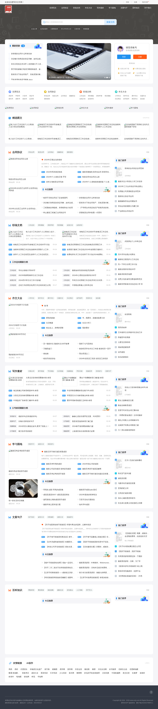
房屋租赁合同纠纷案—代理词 (90, 213)
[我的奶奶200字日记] (23, 342)
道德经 (142, 673)
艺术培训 (53, 673)
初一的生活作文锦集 (16, 501)
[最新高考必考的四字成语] (23, 459)
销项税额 (86, 29)
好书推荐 (112, 669)
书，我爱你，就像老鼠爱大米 (91, 318)
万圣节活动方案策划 (87, 500)
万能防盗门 (47, 349)
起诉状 (31, 99)
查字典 (47, 669)
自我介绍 (82, 99)
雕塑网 (79, 673)
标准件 (11, 677)
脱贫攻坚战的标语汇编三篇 (82, 421)
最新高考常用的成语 (52, 464)
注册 (140, 57)
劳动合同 (47, 96)
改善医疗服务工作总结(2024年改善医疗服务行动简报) (86, 249)
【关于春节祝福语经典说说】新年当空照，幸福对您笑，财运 (58, 537)
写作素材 (100, 8)
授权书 (18, 99)
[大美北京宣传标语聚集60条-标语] (16, 381)
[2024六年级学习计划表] (23, 313)
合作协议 (64, 96)
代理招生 (23, 669)
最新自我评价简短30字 (127, 269)
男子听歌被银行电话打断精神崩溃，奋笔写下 (27, 69)
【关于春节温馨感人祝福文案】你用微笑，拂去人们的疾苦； (94, 537)
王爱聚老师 (54, 29)
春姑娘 (46, 354)
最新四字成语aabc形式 (88, 490)
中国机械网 (116, 673)
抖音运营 (78, 669)
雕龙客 (87, 669)
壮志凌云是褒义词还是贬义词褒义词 (130, 503)
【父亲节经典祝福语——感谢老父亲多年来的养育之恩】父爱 (59, 573)
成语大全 (41, 444)
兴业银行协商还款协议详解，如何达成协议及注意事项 (27, 59)
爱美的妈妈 (48, 318)
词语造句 (51, 444)
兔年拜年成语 (84, 504)
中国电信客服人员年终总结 (82, 285)
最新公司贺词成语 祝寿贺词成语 (56, 469)
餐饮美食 (41, 590)
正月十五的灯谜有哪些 (133, 460)
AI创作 (29, 663)
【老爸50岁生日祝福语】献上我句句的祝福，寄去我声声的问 (130, 566)
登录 (124, 57)
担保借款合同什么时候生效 (21, 54)
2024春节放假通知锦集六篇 (82, 426)
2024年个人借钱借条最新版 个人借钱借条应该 (94, 182)
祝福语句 (70, 517)
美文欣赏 (126, 673)
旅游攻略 (51, 590)
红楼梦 (134, 673)
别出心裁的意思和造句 (126, 498)
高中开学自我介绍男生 (126, 254)
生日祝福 (60, 371)
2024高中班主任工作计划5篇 (30, 280)
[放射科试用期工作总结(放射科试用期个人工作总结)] (108, 129)
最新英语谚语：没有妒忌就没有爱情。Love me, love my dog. (95, 568)
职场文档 (76, 8)
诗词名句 (99, 371)
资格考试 (25, 673)
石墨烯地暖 (134, 669)
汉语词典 (105, 673)
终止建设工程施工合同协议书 (54, 213)
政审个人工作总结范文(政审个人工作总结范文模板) (33, 254)
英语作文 (135, 99)
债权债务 (47, 99)
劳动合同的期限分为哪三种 (128, 206)
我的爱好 (83, 328)
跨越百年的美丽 (124, 337)
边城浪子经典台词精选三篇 (128, 425)
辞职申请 (99, 96)
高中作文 (135, 96)
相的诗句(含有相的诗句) (28, 416)
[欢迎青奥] (119, 318)
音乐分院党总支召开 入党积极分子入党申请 (27, 64)
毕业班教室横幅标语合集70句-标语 (86, 390)
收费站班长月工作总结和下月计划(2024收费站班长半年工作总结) (86, 254)
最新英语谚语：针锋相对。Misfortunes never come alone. (95, 563)
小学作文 (118, 96)
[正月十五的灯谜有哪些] (119, 464)
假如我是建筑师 (124, 347)
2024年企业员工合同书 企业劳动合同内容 (23, 209)
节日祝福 (51, 371)
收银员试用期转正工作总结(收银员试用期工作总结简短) (79, 139)
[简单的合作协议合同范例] (119, 172)
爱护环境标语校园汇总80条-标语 (86, 400)
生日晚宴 (47, 323)
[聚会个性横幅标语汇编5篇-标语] (69, 381)
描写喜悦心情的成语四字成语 (54, 500)
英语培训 (44, 673)
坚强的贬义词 (123, 488)
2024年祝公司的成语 (88, 464)
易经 (16, 669)
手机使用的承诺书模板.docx (22, 80)
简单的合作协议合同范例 (134, 168)
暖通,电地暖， (14, 673)
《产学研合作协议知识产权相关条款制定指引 (95, 208)
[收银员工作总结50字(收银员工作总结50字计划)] (50, 129)
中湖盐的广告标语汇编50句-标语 (33, 400)
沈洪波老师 (44, 29)
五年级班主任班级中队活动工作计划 (130, 332)
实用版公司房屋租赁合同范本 (129, 191)
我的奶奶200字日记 (16, 355)
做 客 (46, 306)
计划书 (24, 96)
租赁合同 (55, 96)
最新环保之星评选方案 (52, 504)
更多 (147, 152)
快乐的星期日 (123, 357)
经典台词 (31, 371)
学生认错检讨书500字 (27, 270)
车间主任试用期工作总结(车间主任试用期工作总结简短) (93, 280)
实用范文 (52, 8)
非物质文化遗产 (36, 669)
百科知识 (135, 8)
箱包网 (26, 677)
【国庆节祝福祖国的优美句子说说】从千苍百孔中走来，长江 (94, 542)
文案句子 (124, 8)
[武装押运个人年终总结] (119, 245)
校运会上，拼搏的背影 (52, 328)
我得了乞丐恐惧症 (86, 344)
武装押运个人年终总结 (133, 241)
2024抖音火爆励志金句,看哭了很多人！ (34, 426)
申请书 (18, 96)
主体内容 (77, 29)
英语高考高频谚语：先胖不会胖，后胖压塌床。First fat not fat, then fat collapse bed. (129, 571)
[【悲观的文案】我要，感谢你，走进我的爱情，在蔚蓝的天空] (119, 537)
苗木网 (71, 673)
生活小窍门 (84, 323)
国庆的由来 (122, 327)
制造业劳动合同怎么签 (17, 179)
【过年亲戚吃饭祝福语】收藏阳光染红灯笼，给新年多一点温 (58, 542)
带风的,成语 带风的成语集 (53, 490)
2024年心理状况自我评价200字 (84, 275)
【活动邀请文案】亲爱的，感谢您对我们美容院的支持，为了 (94, 547)
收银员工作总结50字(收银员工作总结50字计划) (50, 139)
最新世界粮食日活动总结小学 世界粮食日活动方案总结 (130, 284)
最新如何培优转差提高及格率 (83, 270)
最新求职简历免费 (125, 274)
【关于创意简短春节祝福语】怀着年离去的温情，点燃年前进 (67, 525)
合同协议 (64, 8)
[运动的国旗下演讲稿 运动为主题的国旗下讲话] (137, 129)
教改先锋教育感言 (125, 405)
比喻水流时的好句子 (26, 421)
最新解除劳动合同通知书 (127, 201)
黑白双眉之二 (84, 354)
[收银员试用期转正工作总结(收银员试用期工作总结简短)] (79, 129)
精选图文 (17, 117)
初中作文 (126, 96)
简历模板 (108, 96)
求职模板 (91, 96)
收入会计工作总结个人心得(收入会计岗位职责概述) (21, 139)
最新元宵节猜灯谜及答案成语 (55, 452)
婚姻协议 (72, 96)
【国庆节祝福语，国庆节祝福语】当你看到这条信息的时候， (130, 551)
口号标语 (66, 421)
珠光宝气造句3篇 (124, 473)
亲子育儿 (89, 590)
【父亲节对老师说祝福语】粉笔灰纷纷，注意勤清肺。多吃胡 (95, 577)
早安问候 (79, 371)
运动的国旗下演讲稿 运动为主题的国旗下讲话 (136, 139)
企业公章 (34, 29)
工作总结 (82, 96)
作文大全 (88, 8)
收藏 (135, 2)
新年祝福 (41, 371)
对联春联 (51, 517)
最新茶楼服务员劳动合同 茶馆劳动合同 (94, 172)
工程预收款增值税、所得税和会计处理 (58, 208)
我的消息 (145, 2)
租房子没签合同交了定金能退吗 (55, 198)
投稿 (127, 2)
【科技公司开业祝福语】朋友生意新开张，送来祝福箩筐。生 (58, 547)
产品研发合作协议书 (126, 211)
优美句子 (108, 371)
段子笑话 (31, 517)
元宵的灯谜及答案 (125, 493)
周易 (10, 669)
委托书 (11, 99)
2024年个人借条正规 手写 (54, 177)
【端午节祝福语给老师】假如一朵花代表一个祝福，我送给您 (59, 563)
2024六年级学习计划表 (17, 325)
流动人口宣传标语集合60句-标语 (136, 388)
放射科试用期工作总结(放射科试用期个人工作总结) (107, 139)
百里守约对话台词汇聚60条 (128, 410)
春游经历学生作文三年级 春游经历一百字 (95, 349)
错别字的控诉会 (49, 359)
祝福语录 (89, 371)
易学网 (62, 669)
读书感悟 (121, 352)
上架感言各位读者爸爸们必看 (83, 431)
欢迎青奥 (128, 314)
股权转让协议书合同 (126, 196)
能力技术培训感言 (25, 431)
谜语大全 (60, 517)
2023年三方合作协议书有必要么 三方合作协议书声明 (130, 186)
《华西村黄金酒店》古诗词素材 (130, 415)
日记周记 (118, 99)
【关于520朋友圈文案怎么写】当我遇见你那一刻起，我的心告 (130, 546)
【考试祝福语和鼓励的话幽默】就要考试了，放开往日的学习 (59, 577)
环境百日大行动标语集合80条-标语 (86, 395)
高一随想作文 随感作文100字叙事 (56, 344)
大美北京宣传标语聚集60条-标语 (38, 378)
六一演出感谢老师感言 (126, 430)
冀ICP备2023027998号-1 (144, 703)
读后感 (142, 99)
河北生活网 (102, 669)
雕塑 (94, 669)
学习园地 (112, 8)
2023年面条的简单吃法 (88, 495)
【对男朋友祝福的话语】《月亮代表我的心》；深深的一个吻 (130, 576)
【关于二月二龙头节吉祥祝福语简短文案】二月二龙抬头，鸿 (59, 568)
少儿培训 (62, 673)
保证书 (31, 96)
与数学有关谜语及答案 (126, 483)
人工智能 (79, 590)
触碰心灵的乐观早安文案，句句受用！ (86, 416)
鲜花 (33, 677)
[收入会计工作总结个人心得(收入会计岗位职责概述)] (21, 129)
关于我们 (147, 8)
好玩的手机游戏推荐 (92, 673)
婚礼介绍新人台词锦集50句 (128, 420)
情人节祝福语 (129, 541)
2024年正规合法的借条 (53, 160)
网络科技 (31, 590)
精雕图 (54, 669)
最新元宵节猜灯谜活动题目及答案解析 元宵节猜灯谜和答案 (94, 474)
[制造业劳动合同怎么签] (23, 167)
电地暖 (18, 677)
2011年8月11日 (66, 29)
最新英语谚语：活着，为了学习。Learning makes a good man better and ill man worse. (129, 561)
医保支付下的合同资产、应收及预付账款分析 (27, 74)
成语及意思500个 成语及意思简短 (56, 495)
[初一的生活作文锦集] (23, 488)
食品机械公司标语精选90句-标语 (33, 390)
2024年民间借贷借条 (52, 172)
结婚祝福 (70, 371)
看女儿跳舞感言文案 (126, 400)
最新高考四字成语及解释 (89, 469)
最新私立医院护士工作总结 (128, 259)
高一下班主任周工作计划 (127, 264)
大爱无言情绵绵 (124, 342)
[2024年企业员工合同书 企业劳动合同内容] (23, 196)
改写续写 (126, 99)
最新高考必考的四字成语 (18, 471)
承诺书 (11, 96)
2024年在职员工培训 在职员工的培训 (93, 359)
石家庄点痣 (122, 669)
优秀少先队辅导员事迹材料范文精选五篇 (130, 279)
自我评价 (91, 99)
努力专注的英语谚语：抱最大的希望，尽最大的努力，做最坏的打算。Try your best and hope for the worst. (95, 573)
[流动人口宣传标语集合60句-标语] (119, 391)
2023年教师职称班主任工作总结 (31, 275)
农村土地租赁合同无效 (52, 182)
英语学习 (31, 444)
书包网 (40, 677)
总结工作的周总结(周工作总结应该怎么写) (35, 285)
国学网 (70, 669)
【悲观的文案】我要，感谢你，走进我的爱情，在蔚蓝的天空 (137, 534)
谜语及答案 (122, 478)
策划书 (24, 99)
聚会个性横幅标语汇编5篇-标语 (91, 378)
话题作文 (143, 96)
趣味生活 (60, 590)
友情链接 (17, 663)
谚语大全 (41, 517)
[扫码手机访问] (151, 692)
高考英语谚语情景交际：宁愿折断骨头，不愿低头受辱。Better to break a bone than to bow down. (130, 556)
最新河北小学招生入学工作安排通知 (130, 181)
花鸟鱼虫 (70, 590)
